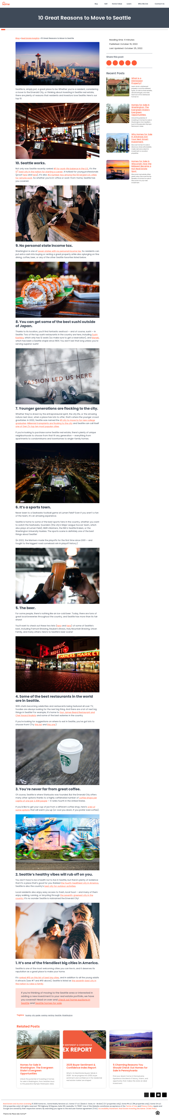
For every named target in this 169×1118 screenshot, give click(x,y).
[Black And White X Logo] (158, 1095)
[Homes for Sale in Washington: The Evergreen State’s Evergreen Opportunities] (117, 116)
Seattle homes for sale (48, 1003)
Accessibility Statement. (108, 1108)
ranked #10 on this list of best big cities (39, 977)
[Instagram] (146, 1095)
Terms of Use (131, 1106)
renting (51, 1015)
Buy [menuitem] (96, 4)
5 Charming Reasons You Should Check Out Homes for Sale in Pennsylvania (130, 1067)
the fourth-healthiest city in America (79, 883)
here (25, 174)
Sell (105, 4)
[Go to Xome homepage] (6, 4)
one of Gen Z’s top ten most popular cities (37, 426)
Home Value (117, 4)
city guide (36, 1015)
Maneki (95, 337)
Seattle (58, 1015)
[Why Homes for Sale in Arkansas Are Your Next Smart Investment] (117, 144)
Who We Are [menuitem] (143, 4)
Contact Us (159, 4)
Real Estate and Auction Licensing (17, 1104)
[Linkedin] (164, 1095)
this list (38, 724)
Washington (67, 1015)
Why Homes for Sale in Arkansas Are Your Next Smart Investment (141, 138)
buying (28, 1015)
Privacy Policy (147, 1106)
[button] (109, 62)
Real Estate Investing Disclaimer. (132, 1108)
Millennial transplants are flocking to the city (49, 423)
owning (44, 1015)
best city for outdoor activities (60, 886)
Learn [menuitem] (129, 4)
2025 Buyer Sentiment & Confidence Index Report (81, 1066)
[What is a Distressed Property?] (117, 88)
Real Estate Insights (30, 38)
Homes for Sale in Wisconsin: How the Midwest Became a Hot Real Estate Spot (141, 166)
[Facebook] (152, 1095)
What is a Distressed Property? (136, 81)
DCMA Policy (151, 1108)
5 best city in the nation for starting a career (39, 171)
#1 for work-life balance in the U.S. (71, 168)
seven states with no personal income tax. (59, 251)
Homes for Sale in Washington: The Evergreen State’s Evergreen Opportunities (140, 109)
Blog (18, 38)
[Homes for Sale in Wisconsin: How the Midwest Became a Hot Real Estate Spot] (117, 172)
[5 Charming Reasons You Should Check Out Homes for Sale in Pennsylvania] (130, 1044)
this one (51, 724)
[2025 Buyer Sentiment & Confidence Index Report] (84, 1044)
